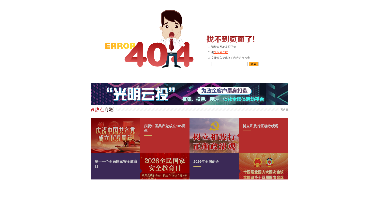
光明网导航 (221, 52)
